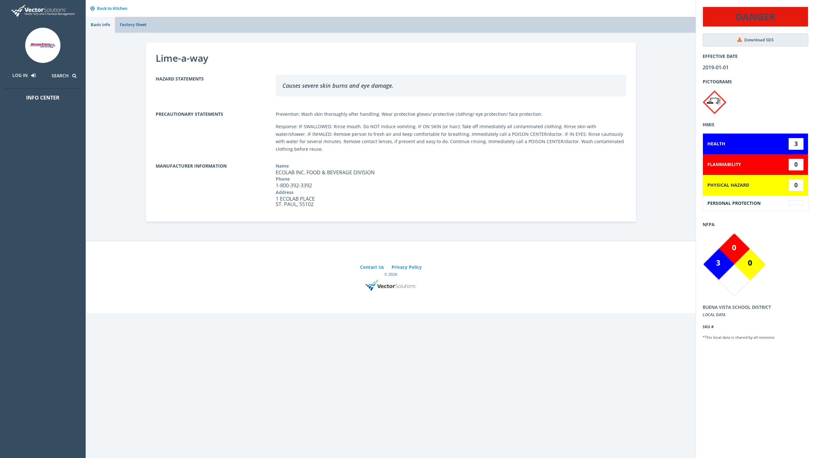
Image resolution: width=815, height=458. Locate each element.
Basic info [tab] (100, 24)
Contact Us (372, 267)
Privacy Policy (407, 267)
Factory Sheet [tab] (133, 24)
